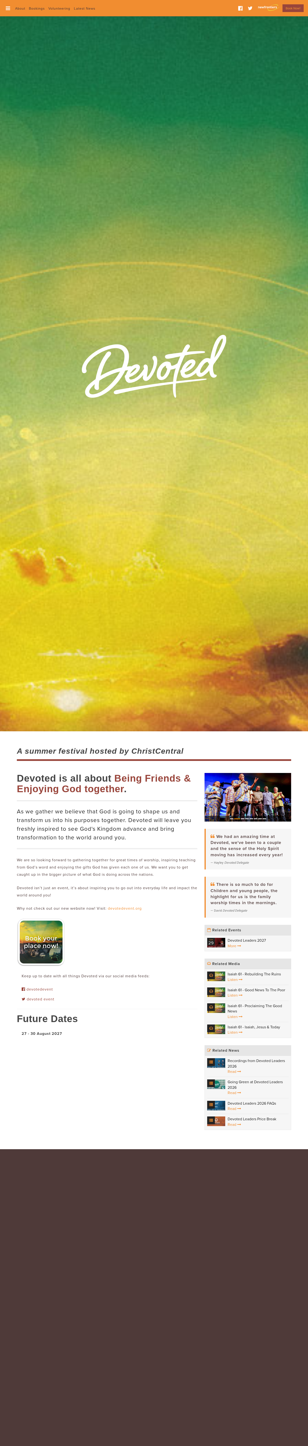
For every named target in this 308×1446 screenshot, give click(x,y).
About (20, 8)
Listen (233, 979)
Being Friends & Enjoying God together (104, 783)
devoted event (40, 999)
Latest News (84, 8)
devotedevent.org (125, 908)
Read (232, 1071)
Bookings (37, 8)
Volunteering (59, 8)
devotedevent (39, 989)
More (232, 946)
